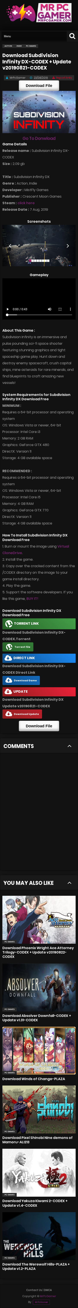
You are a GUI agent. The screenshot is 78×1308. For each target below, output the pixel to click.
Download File (39, 85)
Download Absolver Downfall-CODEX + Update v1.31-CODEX (36, 1018)
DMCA (48, 1290)
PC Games (10, 941)
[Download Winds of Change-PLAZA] (39, 1051)
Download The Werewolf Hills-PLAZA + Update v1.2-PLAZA (36, 1266)
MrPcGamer (41, 1302)
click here (26, 202)
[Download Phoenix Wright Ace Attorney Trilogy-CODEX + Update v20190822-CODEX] (39, 920)
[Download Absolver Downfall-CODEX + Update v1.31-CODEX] (39, 987)
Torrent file (22, 647)
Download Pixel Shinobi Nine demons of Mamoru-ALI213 (37, 1140)
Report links (64, 78)
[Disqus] (39, 814)
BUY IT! (32, 598)
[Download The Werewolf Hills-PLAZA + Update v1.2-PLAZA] (39, 1236)
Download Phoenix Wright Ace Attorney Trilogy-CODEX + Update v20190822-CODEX (38, 952)
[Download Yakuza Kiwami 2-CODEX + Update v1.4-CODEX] (39, 1173)
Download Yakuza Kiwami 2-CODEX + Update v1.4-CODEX (35, 1203)
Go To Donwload (39, 138)
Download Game (25, 680)
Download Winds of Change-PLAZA (33, 1078)
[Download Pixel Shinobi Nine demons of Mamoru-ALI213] (39, 1109)
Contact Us (34, 1290)
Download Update (26, 714)
